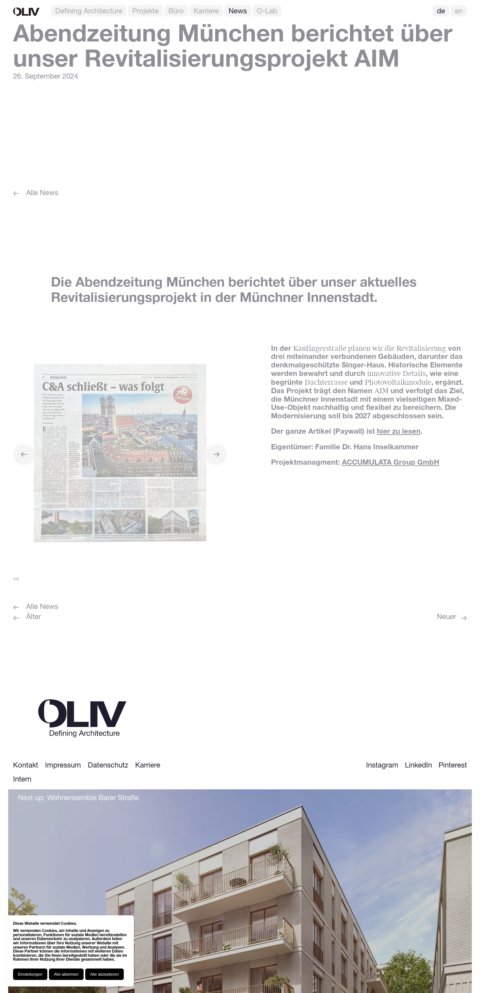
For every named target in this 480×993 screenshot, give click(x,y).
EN (459, 11)
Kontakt (25, 765)
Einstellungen (30, 974)
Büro (176, 11)
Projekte (145, 11)
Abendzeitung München (151, 283)
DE (441, 11)
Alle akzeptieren (104, 974)
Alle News (42, 193)
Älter (33, 617)
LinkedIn (418, 765)
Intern (22, 780)
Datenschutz (108, 765)
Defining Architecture (88, 11)
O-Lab (267, 11)
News (238, 11)
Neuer (446, 617)
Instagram (382, 765)
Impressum (63, 765)
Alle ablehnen (66, 974)
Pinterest (453, 765)
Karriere (206, 11)
